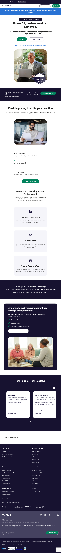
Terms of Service (6, 541)
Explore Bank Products (18, 331)
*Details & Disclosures (11, 437)
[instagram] (41, 515)
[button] (4, 549)
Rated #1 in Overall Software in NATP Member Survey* (30, 45)
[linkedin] (45, 515)
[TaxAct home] (6, 515)
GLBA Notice (16, 541)
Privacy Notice (25, 541)
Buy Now (21, 39)
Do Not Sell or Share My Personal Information (42, 541)
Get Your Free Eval (48, 93)
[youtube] (58, 515)
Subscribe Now (52, 532)
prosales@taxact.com (48, 289)
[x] (53, 515)
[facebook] (49, 515)
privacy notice (24, 527)
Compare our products (30, 181)
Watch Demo (36, 39)
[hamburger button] (2, 6)
